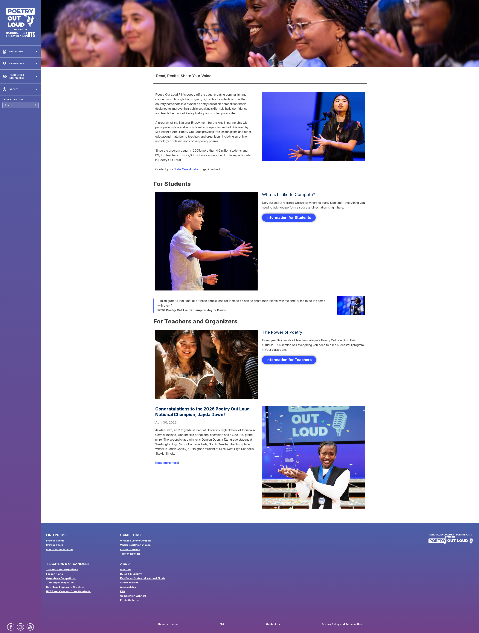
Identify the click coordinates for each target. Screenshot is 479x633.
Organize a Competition (61, 578)
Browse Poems (55, 540)
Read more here (166, 463)
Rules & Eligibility (131, 573)
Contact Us (273, 624)
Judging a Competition (60, 582)
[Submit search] (35, 105)
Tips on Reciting (130, 553)
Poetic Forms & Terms (59, 549)
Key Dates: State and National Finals (142, 578)
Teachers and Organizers (62, 569)
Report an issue (168, 624)
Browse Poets (54, 544)
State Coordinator (186, 169)
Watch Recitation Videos (135, 544)
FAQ (122, 591)
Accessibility (128, 586)
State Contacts (129, 582)
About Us (125, 569)
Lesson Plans (54, 573)
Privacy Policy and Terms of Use (342, 624)
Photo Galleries (129, 600)
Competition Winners (133, 595)
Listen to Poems (130, 549)
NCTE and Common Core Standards (68, 591)
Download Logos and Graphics (65, 586)
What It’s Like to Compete (135, 540)
